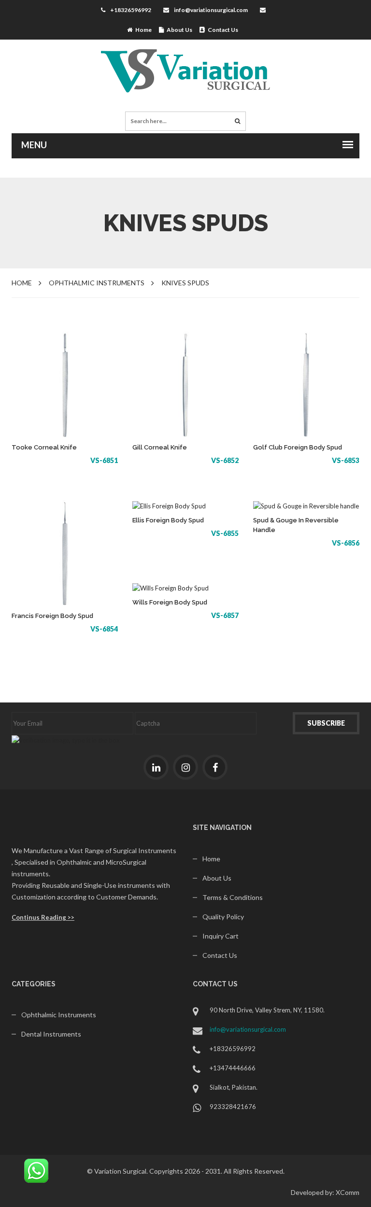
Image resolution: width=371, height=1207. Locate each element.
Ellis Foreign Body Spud (168, 520)
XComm (347, 1192)
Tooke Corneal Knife (44, 447)
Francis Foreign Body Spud (52, 615)
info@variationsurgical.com (211, 10)
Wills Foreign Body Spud (169, 602)
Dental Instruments (51, 1034)
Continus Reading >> (43, 917)
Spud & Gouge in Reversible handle (296, 525)
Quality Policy (223, 916)
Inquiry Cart (220, 936)
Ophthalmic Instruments (58, 1015)
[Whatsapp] (36, 1170)
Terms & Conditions (232, 897)
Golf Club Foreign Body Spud (297, 447)
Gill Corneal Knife (159, 447)
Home (142, 29)
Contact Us (221, 29)
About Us (178, 29)
